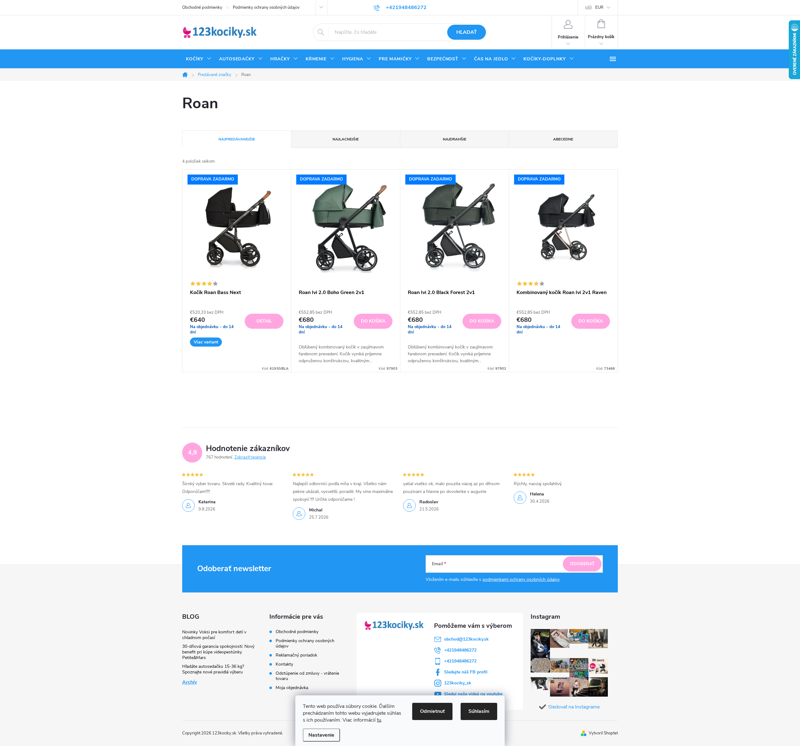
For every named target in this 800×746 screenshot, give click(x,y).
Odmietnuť (432, 711)
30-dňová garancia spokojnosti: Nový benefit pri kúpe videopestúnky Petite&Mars (218, 652)
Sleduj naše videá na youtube (473, 694)
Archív (189, 682)
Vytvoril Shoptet (603, 733)
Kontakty (284, 664)
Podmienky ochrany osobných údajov (266, 7)
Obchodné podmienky (202, 7)
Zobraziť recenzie (250, 457)
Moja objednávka (292, 688)
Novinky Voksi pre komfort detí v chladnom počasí (214, 635)
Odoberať (582, 564)
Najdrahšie (454, 139)
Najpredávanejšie (236, 139)
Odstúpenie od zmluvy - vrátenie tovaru (307, 676)
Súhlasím (478, 711)
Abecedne (563, 139)
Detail (264, 321)
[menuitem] (198, 59)
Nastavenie (321, 735)
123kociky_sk (457, 683)
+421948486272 (460, 650)
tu (379, 720)
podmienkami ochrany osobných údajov (521, 579)
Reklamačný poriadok (296, 655)
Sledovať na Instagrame (574, 706)
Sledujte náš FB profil (466, 672)
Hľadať (466, 32)
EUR (599, 7)
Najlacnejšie (345, 139)
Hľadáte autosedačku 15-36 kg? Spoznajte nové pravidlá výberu (213, 669)
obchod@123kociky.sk (466, 639)
